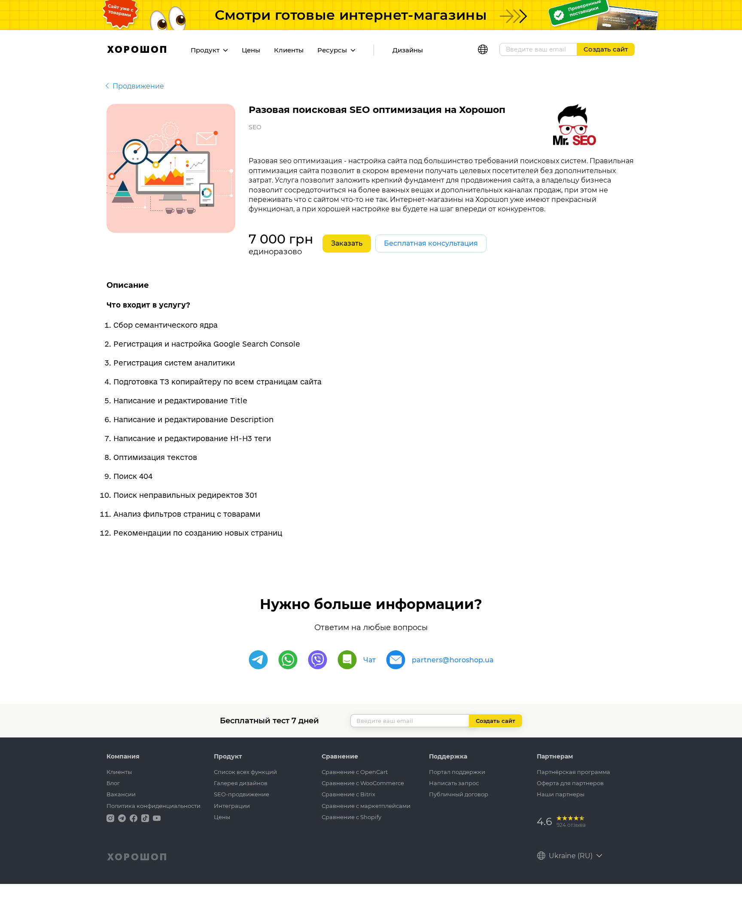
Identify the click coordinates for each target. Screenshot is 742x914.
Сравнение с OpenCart (355, 771)
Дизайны (407, 50)
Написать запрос (454, 783)
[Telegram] (258, 660)
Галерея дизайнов (241, 783)
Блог (113, 783)
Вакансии (121, 794)
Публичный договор (458, 794)
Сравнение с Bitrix (348, 794)
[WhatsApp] (288, 660)
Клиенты (289, 50)
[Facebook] (134, 817)
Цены (251, 50)
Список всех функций (245, 771)
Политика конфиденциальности (153, 805)
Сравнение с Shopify (351, 816)
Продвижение (138, 86)
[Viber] (317, 660)
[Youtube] (157, 817)
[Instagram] (111, 817)
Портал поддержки (457, 771)
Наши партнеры (560, 794)
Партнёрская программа (573, 771)
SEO (255, 127)
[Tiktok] (146, 817)
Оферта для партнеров (570, 783)
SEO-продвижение (241, 794)
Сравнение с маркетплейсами (366, 805)
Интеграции (232, 805)
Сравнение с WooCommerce (363, 783)
